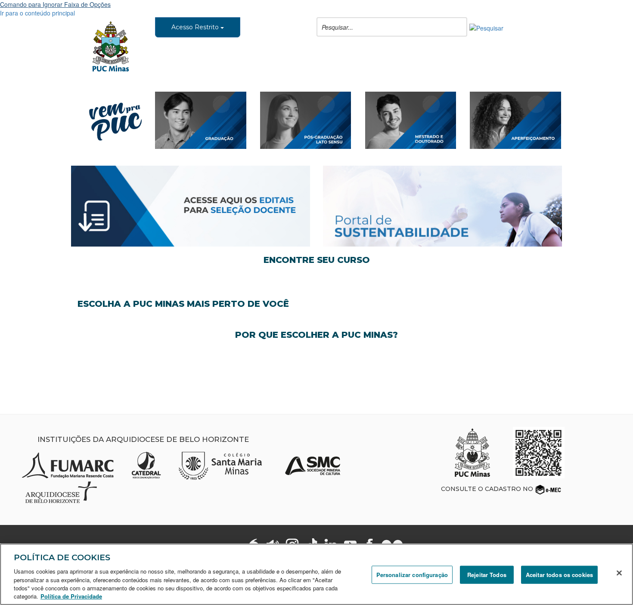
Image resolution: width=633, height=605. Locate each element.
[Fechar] (619, 573)
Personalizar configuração (412, 575)
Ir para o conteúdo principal (37, 13)
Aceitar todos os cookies (559, 575)
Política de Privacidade (71, 596)
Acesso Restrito (195, 27)
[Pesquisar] (486, 27)
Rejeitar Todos (486, 575)
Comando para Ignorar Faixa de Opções (55, 4)
